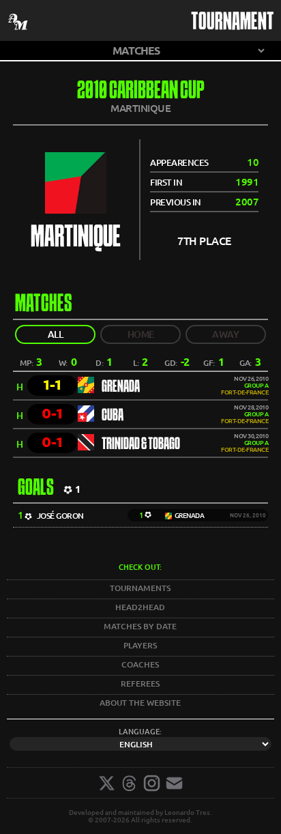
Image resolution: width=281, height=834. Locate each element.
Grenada (121, 386)
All (55, 334)
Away (225, 334)
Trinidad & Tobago (141, 444)
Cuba (112, 415)
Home (141, 334)
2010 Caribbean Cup (141, 92)
